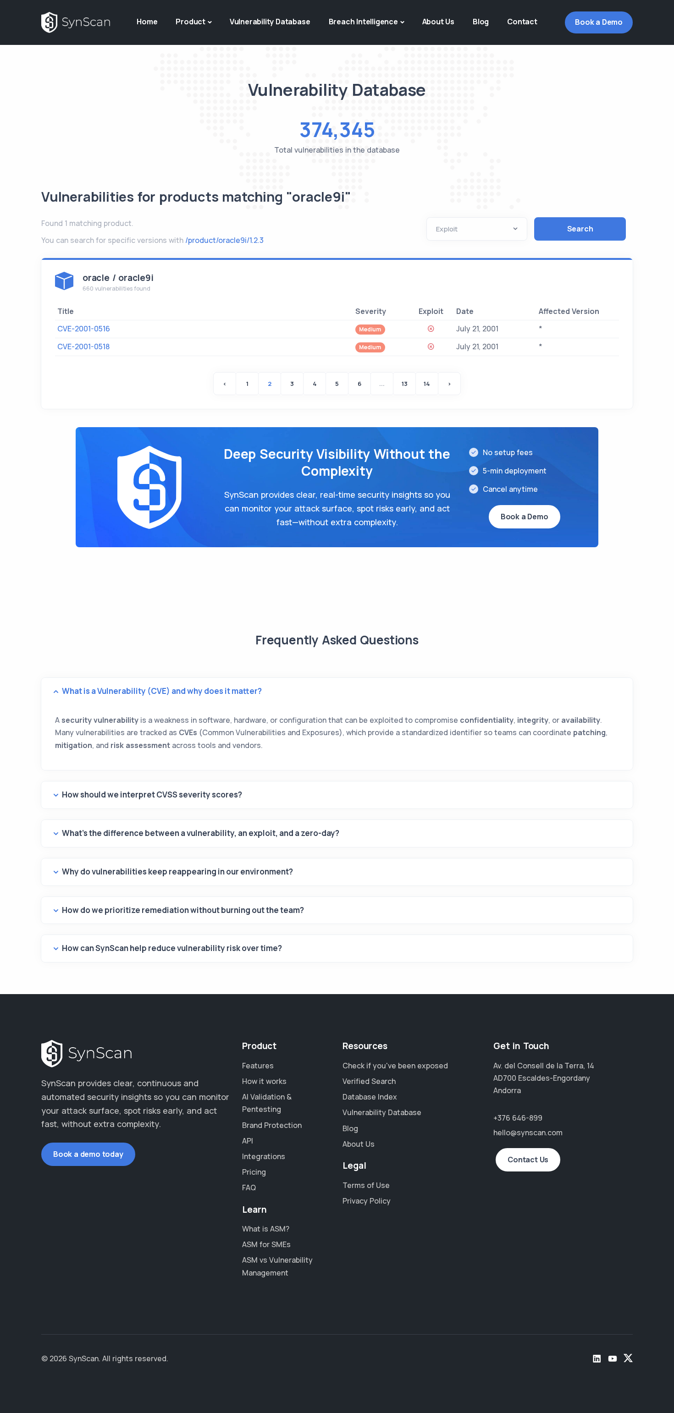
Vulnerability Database (270, 21)
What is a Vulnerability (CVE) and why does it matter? (162, 691)
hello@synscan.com (528, 1132)
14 (427, 383)
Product (190, 21)
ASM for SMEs (266, 1244)
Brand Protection (272, 1125)
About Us (438, 21)
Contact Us (528, 1160)
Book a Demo (599, 22)
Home (147, 21)
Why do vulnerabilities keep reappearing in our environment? (177, 871)
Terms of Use (366, 1185)
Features (258, 1066)
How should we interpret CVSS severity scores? (152, 794)
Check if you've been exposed (395, 1066)
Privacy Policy (367, 1201)
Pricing (254, 1172)
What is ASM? (265, 1229)
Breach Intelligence (363, 21)
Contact (522, 21)
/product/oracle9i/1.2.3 (224, 240)
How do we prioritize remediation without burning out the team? (183, 910)
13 (405, 383)
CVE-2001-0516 (83, 329)
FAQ (249, 1187)
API (247, 1141)
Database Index (370, 1097)
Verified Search (369, 1081)
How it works (264, 1081)
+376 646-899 (517, 1118)
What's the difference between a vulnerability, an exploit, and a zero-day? (200, 833)
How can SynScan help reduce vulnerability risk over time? (172, 948)
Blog (481, 21)
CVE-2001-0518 (83, 346)
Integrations (263, 1156)
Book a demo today (88, 1154)
